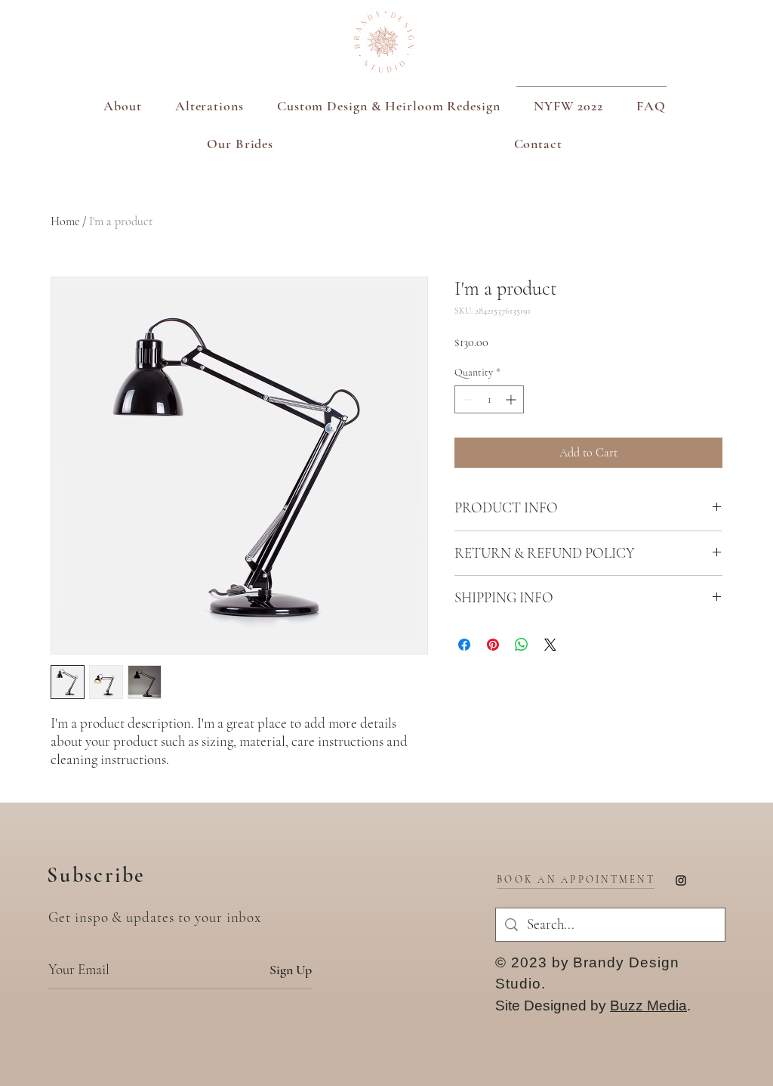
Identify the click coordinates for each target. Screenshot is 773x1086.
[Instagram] (681, 880)
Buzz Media (648, 1005)
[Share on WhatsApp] (522, 645)
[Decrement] (466, 399)
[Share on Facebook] (464, 645)
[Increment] (512, 399)
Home (65, 221)
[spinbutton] (489, 399)
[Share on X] (550, 645)
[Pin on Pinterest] (493, 645)
